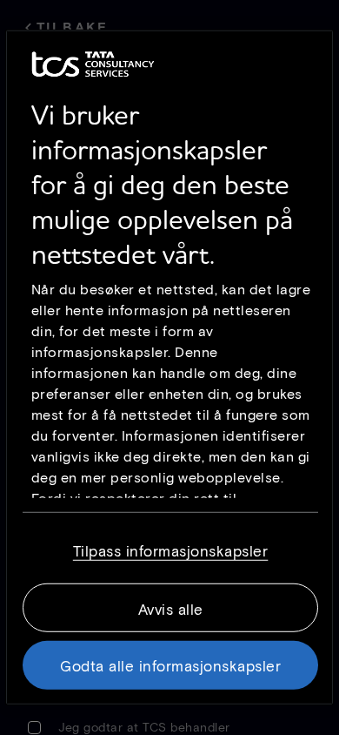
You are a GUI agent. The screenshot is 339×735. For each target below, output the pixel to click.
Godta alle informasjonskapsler (170, 665)
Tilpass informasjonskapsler (171, 550)
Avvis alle (170, 608)
